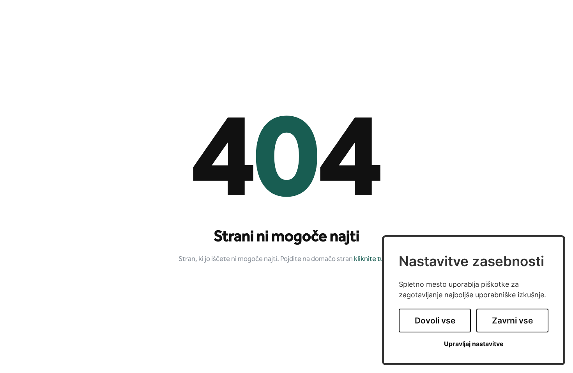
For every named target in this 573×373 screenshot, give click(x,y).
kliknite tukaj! (374, 259)
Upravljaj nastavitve (474, 344)
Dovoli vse (435, 320)
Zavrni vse (512, 320)
